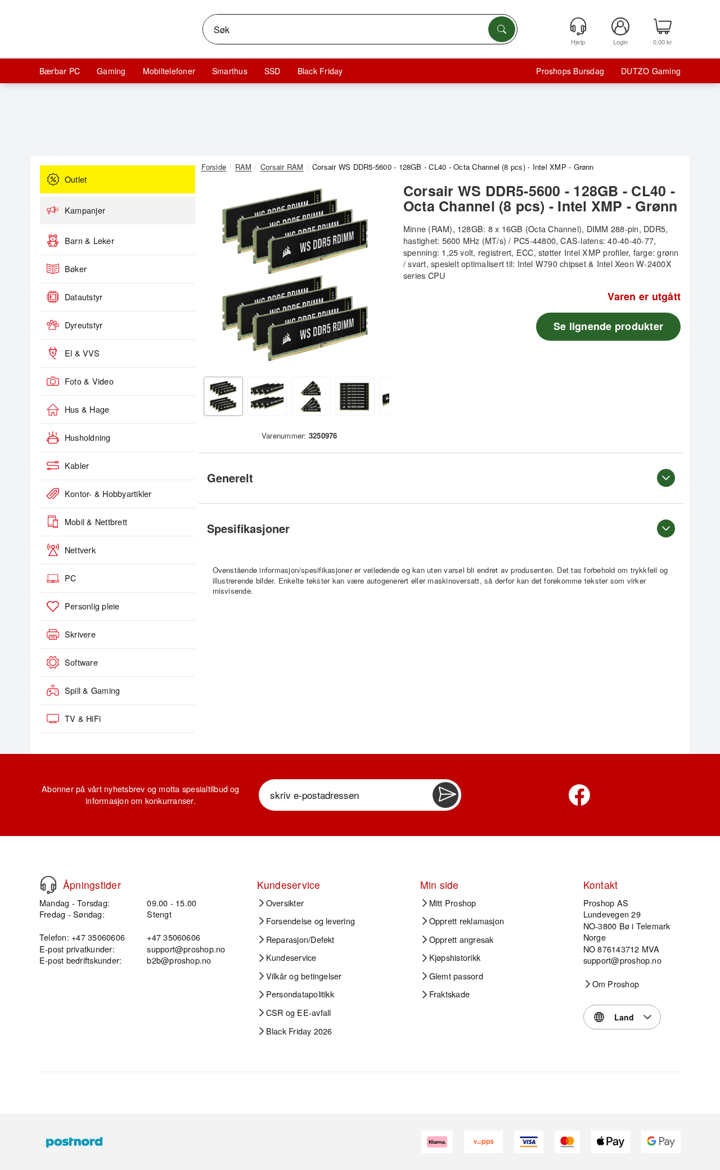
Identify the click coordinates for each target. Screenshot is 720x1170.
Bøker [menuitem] (76, 268)
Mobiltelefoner (169, 70)
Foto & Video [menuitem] (89, 381)
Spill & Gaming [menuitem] (92, 690)
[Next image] (372, 277)
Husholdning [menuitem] (88, 437)
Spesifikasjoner (248, 528)
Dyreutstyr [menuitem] (83, 325)
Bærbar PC (59, 70)
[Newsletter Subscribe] (445, 795)
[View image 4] (355, 396)
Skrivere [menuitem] (80, 634)
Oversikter (285, 903)
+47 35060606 (173, 937)
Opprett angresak (461, 939)
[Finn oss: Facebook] (579, 795)
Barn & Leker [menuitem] (89, 240)
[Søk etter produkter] (501, 29)
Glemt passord (456, 976)
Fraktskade (449, 994)
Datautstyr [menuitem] (83, 296)
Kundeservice (291, 957)
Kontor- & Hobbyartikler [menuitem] (108, 493)
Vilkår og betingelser (304, 976)
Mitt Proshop (452, 903)
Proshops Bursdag (570, 70)
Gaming (111, 70)
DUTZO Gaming (651, 70)
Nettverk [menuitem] (80, 549)
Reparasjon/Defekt (300, 939)
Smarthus (230, 70)
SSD (272, 70)
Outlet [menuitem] (76, 179)
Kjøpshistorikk (454, 957)
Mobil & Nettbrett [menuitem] (96, 521)
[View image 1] (223, 396)
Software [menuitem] (81, 662)
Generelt (230, 477)
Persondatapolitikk (300, 994)
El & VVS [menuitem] (82, 353)
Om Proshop (615, 984)
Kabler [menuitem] (77, 465)
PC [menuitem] (70, 578)
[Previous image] (218, 277)
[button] (295, 274)
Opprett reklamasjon (467, 921)
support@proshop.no (186, 949)
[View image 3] (311, 396)
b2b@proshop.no (179, 960)
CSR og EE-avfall (298, 1012)
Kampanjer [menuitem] (85, 210)
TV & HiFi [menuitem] (83, 718)
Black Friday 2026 (299, 1031)
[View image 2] (267, 396)
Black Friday (320, 70)
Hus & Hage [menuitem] (87, 409)
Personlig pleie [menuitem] (92, 606)
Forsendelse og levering (311, 921)
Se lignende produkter (608, 326)
